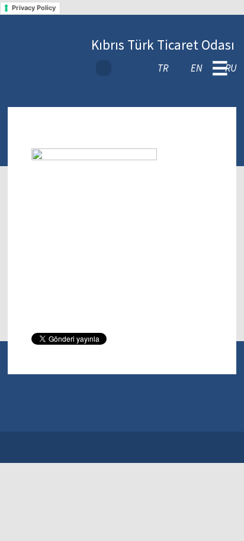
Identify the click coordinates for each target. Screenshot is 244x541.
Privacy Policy (34, 8)
